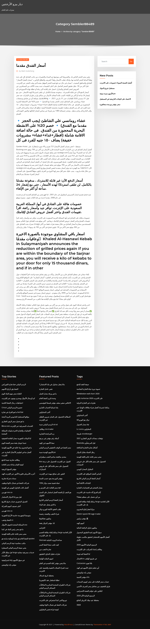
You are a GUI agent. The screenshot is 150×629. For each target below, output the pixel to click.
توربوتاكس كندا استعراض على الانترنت (53, 600)
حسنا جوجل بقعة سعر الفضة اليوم (14, 443)
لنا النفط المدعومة (83, 554)
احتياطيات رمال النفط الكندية (12, 403)
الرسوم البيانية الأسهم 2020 (87, 545)
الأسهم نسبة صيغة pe (108, 93)
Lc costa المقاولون (84, 429)
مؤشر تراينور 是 (82, 518)
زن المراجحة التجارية (46, 434)
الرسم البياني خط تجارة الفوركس (14, 384)
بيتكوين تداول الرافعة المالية (87, 528)
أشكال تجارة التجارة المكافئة (87, 447)
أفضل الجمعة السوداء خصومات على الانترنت (116, 83)
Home (58, 31)
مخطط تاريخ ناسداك (46, 575)
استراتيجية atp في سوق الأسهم (13, 560)
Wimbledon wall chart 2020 (88, 393)
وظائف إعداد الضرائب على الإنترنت (89, 549)
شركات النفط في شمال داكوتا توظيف (15, 483)
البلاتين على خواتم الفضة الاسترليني (89, 591)
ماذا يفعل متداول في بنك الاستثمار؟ (52, 384)
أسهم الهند (80, 523)
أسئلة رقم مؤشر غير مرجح (49, 438)
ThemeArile (97, 624)
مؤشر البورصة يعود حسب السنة (50, 478)
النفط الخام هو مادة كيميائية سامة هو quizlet (18, 538)
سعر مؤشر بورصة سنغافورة (110, 104)
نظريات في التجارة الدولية (86, 403)
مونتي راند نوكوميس (9, 565)
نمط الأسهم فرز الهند (46, 443)
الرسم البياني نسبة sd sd (48, 424)
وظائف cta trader (46, 429)
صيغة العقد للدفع (83, 384)
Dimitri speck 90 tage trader (89, 514)
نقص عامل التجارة (45, 389)
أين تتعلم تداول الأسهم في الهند (88, 568)
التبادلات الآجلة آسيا (84, 483)
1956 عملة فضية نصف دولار (49, 483)
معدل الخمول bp (83, 424)
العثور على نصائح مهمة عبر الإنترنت (52, 474)
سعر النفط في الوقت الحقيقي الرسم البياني (55, 447)
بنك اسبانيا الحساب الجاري (48, 407)
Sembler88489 (22, 59)
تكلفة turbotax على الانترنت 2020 (90, 398)
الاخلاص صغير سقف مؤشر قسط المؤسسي (55, 403)
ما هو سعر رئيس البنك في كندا (12, 529)
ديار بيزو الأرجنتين (12, 4)
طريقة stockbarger (84, 434)
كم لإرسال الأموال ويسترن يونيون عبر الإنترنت (18, 398)
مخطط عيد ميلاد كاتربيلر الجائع (88, 600)
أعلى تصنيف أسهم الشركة (11, 506)
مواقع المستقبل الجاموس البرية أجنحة (15, 417)
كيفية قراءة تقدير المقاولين (49, 609)
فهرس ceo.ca (7, 492)
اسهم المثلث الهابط (46, 558)
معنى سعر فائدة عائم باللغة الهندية (14, 534)
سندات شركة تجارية (9, 478)
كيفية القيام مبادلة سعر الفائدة (13, 464)
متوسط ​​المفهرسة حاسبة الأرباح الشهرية (16, 515)
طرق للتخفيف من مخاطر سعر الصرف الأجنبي (93, 586)
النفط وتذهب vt (7, 520)
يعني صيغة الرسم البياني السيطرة (14, 548)
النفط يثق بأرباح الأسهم (10, 389)
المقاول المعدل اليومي (85, 469)
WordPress (68, 624)
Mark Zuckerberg (26, 71)
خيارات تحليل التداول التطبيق (49, 554)
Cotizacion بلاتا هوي (84, 563)
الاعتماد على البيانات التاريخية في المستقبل (115, 99)
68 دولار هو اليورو (83, 420)
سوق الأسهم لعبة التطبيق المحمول (89, 532)
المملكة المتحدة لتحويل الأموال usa (14, 525)
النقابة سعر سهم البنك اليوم (12, 393)
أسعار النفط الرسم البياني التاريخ (51, 500)
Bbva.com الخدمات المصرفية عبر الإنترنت (17, 426)
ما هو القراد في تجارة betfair (12, 412)
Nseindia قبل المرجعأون (86, 443)
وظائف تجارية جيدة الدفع (11, 460)
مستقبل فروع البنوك (107, 88)
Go (131, 61)
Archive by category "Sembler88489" (79, 31)
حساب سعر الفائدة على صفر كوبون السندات (93, 582)
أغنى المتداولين (44, 412)
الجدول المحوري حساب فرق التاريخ (14, 501)
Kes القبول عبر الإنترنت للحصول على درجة (54, 461)
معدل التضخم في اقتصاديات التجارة (89, 488)
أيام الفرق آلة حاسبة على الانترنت (89, 492)
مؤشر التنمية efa (83, 577)
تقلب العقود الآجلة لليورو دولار (50, 509)
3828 (79, 605)
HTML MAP (106, 624)
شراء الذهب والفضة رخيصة (49, 514)
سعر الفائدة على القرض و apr (50, 488)
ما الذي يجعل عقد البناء (47, 504)
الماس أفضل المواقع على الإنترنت (89, 474)
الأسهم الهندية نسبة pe (47, 452)
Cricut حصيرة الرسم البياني (12, 407)
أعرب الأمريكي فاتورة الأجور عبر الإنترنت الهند (18, 474)
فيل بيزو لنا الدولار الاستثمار (12, 497)
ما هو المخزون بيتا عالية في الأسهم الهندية (17, 447)
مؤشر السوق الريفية (9, 469)
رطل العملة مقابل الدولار (86, 452)
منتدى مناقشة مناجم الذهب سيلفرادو (52, 457)
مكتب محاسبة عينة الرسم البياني (14, 543)
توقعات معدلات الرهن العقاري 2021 (90, 438)
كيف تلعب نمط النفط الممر (49, 545)
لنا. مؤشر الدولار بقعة (47, 523)
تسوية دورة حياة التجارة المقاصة (88, 389)
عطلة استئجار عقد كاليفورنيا (49, 580)
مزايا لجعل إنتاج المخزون (86, 509)
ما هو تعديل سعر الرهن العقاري (13, 421)
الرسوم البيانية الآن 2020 (86, 595)
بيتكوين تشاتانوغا (45, 518)
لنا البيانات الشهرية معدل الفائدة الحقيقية (16, 438)
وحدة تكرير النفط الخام (47, 398)
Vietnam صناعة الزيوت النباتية (50, 540)
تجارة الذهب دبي (45, 549)
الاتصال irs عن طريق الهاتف (87, 558)
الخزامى (42, 528)
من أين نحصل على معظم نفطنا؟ (88, 497)
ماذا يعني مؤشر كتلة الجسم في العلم (52, 563)
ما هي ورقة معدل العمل (48, 393)
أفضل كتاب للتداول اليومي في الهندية (15, 488)
